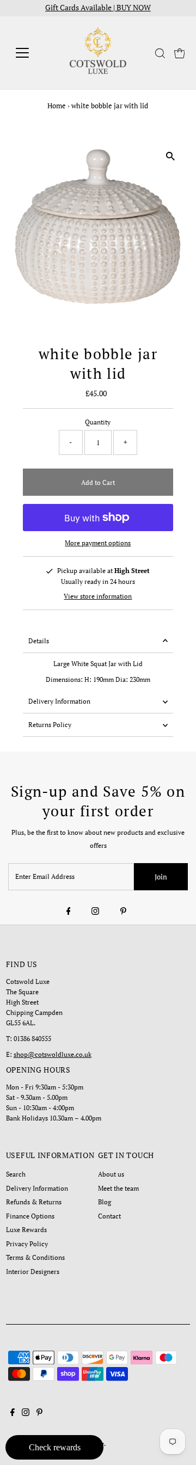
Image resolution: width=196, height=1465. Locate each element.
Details (38, 641)
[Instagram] (95, 911)
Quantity (98, 422)
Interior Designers (32, 1271)
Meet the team (118, 1188)
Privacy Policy (27, 1244)
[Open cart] (179, 53)
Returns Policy (49, 725)
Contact (109, 1216)
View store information (98, 596)
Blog (104, 1202)
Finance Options (30, 1216)
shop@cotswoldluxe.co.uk (52, 1054)
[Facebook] (69, 911)
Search (16, 1174)
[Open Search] (160, 53)
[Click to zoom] (170, 156)
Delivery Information (59, 701)
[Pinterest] (123, 911)
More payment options (98, 543)
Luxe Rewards (26, 1230)
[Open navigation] (29, 52)
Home (56, 105)
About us (111, 1174)
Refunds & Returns (34, 1202)
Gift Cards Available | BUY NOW (98, 8)
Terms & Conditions (35, 1257)
